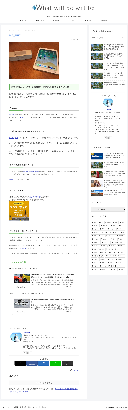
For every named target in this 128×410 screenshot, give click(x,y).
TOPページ (5, 407)
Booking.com (13, 138)
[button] (67, 363)
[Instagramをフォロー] (27, 352)
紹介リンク (24, 248)
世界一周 (23, 407)
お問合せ (43, 407)
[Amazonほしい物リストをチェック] (31, 352)
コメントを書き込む (43, 383)
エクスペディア (35, 197)
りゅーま (27, 332)
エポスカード (13, 179)
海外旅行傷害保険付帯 (31, 171)
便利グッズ (24, 117)
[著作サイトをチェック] (24, 352)
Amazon (11, 114)
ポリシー (35, 407)
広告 (29, 407)
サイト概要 (14, 407)
